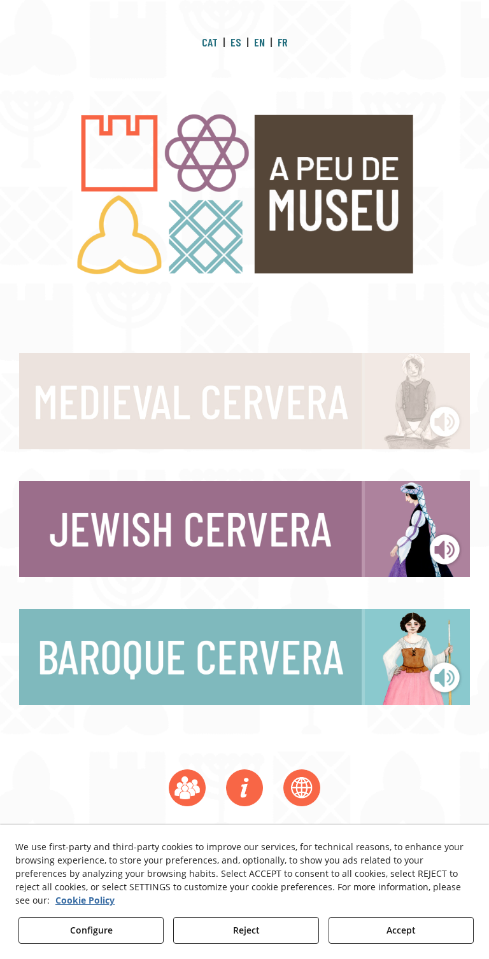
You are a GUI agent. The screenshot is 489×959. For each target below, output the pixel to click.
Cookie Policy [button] (85, 900)
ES (235, 42)
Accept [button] (401, 930)
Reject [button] (246, 930)
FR (283, 42)
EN (259, 42)
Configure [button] (91, 930)
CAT (210, 42)
